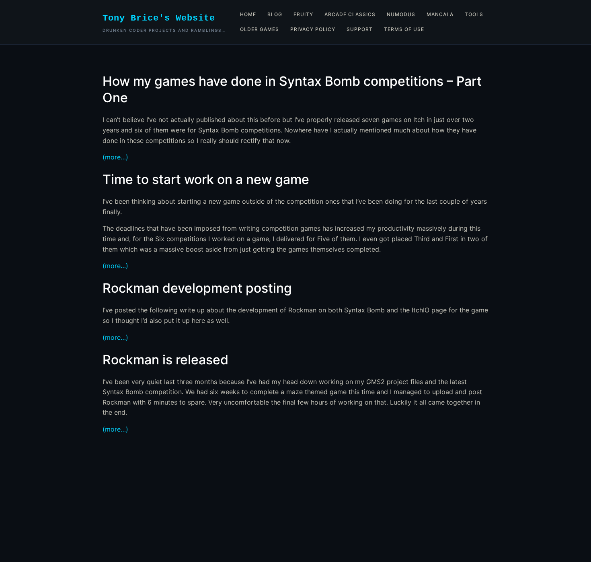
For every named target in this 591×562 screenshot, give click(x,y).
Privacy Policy (312, 29)
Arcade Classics (350, 14)
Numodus (401, 14)
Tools (474, 14)
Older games (259, 29)
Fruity (303, 14)
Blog (274, 14)
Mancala (440, 14)
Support (360, 29)
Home (248, 14)
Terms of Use (404, 29)
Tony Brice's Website (159, 18)
